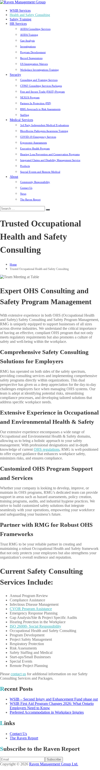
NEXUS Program (30, 97)
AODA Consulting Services (35, 28)
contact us (18, 674)
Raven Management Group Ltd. (53, 764)
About (14, 177)
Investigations (28, 46)
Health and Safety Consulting (30, 15)
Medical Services (21, 120)
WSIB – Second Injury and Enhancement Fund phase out (54, 699)
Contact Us (26, 187)
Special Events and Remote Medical (40, 171)
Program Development (33, 52)
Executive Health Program (35, 148)
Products (25, 165)
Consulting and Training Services (39, 79)
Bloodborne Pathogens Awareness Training (44, 131)
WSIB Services (20, 10)
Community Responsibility (35, 182)
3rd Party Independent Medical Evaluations (44, 125)
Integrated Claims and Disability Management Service (50, 160)
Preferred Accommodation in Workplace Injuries (47, 712)
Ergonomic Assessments (33, 142)
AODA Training (29, 34)
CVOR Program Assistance (31, 609)
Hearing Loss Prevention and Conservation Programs (50, 154)
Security (15, 75)
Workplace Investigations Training (39, 69)
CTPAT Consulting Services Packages (41, 85)
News (23, 193)
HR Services (18, 24)
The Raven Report (30, 199)
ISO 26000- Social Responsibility (35, 626)
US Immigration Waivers (34, 63)
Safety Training (20, 19)
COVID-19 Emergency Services (38, 136)
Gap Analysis (27, 40)
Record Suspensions (31, 58)
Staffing (24, 114)
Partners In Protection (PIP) (35, 103)
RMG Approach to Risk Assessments (40, 109)
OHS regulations (46, 449)
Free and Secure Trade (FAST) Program (42, 91)
